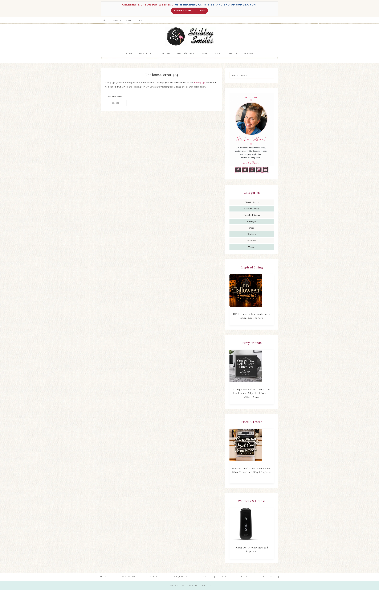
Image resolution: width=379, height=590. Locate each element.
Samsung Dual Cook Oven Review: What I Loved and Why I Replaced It (252, 472)
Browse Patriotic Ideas (189, 10)
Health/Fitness (252, 215)
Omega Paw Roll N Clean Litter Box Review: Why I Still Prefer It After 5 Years (251, 393)
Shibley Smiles (189, 36)
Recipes (252, 234)
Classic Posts (252, 202)
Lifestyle (251, 221)
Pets (251, 227)
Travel (251, 247)
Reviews (251, 240)
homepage (199, 82)
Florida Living (251, 208)
